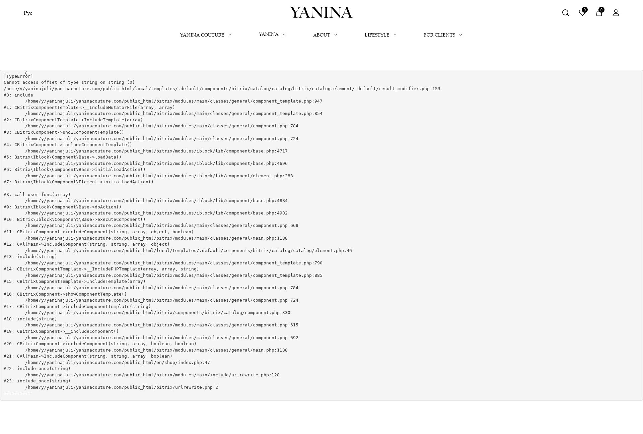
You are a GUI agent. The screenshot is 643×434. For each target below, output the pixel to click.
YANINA (269, 34)
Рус (28, 12)
